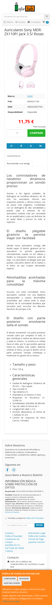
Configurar (10, 578)
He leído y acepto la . (26, 518)
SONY (30, 96)
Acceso (22, 22)
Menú (9, 22)
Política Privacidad (13, 536)
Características (14, 156)
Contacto (35, 22)
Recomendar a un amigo (18, 163)
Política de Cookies (11, 601)
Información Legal (36, 533)
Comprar (36, 133)
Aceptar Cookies (12, 583)
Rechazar (24, 578)
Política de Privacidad (12, 512)
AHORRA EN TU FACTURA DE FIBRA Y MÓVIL (14, 548)
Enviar (39, 525)
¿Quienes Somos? (36, 542)
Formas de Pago (36, 539)
